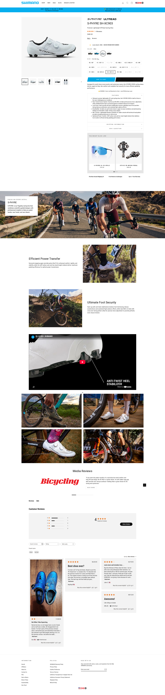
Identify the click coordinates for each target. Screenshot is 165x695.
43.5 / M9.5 (128, 72)
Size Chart (24, 685)
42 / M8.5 (118, 62)
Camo (90, 53)
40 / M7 (91, 62)
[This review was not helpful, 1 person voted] (131, 585)
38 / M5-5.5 (110, 72)
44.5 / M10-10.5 (102, 67)
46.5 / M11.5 (135, 67)
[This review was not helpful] (59, 642)
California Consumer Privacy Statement (60, 677)
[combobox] (52, 544)
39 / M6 (119, 72)
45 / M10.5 (113, 67)
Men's (88, 38)
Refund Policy (53, 682)
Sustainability (24, 682)
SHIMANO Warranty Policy (56, 664)
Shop (43, 3)
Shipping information (115, 124)
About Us (23, 669)
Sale (54, 3)
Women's (94, 38)
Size (92, 59)
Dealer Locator (69, 3)
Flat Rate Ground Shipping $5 (96, 176)
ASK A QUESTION (115, 128)
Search (23, 664)
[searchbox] (35, 544)
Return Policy (24, 680)
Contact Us (24, 672)
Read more (91, 487)
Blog (60, 3)
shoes (31, 552)
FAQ (22, 674)
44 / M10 (91, 67)
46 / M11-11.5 (124, 67)
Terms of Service (54, 672)
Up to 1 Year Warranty (134, 176)
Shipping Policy (54, 680)
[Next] (144, 485)
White (103, 53)
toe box (36, 552)
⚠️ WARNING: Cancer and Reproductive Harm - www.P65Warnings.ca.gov (115, 91)
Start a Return (24, 677)
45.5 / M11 (138, 72)
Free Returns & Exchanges (115, 176)
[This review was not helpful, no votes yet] (95, 587)
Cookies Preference (55, 669)
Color (91, 49)
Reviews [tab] (31, 501)
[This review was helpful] (56, 642)
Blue (97, 53)
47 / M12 (91, 72)
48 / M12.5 (100, 72)
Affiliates (23, 667)
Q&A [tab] (37, 501)
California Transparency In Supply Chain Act (61, 674)
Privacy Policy (53, 667)
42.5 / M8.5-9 (128, 62)
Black (109, 53)
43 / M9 (138, 62)
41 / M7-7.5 (100, 62)
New (49, 3)
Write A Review (126, 524)
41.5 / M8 (109, 62)
